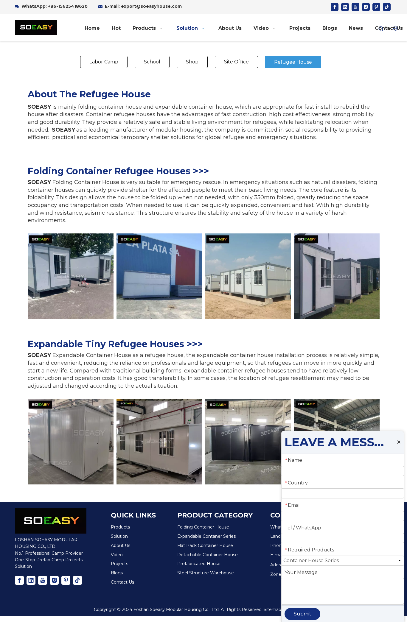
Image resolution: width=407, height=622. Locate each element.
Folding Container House (203, 527)
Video (117, 554)
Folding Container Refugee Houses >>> (118, 171)
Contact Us (122, 582)
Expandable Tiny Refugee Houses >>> (115, 344)
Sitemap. (273, 609)
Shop (192, 62)
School (152, 62)
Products (120, 527)
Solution (119, 536)
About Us (120, 545)
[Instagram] (366, 7)
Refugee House (293, 62)
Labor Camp (103, 62)
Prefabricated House (198, 563)
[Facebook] (334, 7)
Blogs (117, 573)
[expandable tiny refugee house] (71, 441)
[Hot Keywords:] (381, 29)
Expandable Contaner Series (206, 536)
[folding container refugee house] (71, 276)
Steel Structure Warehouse (205, 573)
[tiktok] (387, 7)
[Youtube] (355, 7)
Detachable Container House (207, 554)
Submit (302, 614)
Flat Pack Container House (205, 545)
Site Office (236, 62)
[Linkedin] (345, 7)
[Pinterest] (376, 7)
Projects (119, 563)
